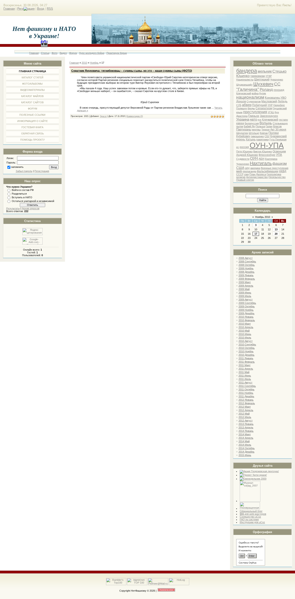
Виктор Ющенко (262, 151)
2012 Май (244, 413)
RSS (50, 8)
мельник (265, 71)
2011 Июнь (245, 375)
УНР (270, 105)
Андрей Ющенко (247, 155)
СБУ (267, 136)
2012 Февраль (247, 403)
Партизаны (243, 129)
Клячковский (243, 93)
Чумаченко (276, 79)
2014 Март (245, 434)
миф (239, 171)
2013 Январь (246, 424)
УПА (279, 155)
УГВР (269, 76)
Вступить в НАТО (22, 197)
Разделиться (19, 193)
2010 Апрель (246, 327)
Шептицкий (261, 79)
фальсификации (267, 171)
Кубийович (243, 136)
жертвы (256, 129)
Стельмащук (280, 123)
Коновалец (272, 97)
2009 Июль (245, 296)
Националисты (245, 79)
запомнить (17, 167)
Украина (242, 119)
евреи (240, 123)
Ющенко (243, 76)
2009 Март (245, 282)
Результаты (13, 208)
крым (239, 112)
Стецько (279, 71)
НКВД (282, 171)
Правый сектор (245, 179)
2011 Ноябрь (246, 392)
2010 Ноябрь (246, 351)
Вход (40, 8)
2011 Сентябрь (247, 386)
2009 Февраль (247, 278)
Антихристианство (257, 177)
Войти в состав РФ (23, 190)
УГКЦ (271, 112)
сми (246, 174)
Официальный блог (251, 511)
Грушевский (280, 108)
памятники (262, 139)
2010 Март (245, 323)
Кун (277, 112)
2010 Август (246, 341)
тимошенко (257, 136)
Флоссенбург (267, 155)
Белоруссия (252, 123)
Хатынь (251, 139)
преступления (255, 112)
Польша (260, 126)
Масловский (269, 101)
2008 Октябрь (247, 265)
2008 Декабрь (246, 271)
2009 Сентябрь (247, 303)
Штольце (254, 133)
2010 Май (244, 330)
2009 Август (246, 299)
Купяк (262, 93)
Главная (9, 8)
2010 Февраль (247, 320)
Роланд (266, 89)
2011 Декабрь (246, 396)
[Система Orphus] (250, 564)
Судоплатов (254, 101)
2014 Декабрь (246, 451)
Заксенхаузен (269, 116)
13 (276, 229)
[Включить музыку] (44, 45)
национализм (250, 97)
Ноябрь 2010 (262, 217)
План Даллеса (257, 174)
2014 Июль (245, 444)
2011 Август (245, 382)
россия (244, 147)
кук (259, 119)
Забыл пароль (24, 171)
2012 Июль (245, 417)
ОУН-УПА (267, 145)
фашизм (279, 164)
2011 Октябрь (246, 389)
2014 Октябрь (247, 448)
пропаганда (249, 171)
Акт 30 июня (278, 129)
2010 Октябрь (247, 348)
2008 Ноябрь (246, 268)
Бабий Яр (249, 126)
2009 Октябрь (247, 306)
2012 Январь (246, 399)
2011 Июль (245, 379)
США (240, 168)
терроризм (257, 76)
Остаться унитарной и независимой (33, 201)
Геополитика (274, 174)
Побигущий (259, 105)
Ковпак (264, 133)
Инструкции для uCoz (252, 522)
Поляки (273, 133)
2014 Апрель (246, 437)
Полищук (241, 108)
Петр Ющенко (244, 151)
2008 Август (246, 258)
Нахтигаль (261, 163)
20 (276, 233)
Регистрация (41, 171)
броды (251, 108)
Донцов (241, 101)
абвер (246, 105)
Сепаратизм (264, 108)
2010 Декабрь (246, 354)
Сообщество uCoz (250, 516)
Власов (277, 126)
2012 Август (246, 420)
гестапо (283, 119)
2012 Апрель (246, 410)
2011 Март (245, 365)
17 (255, 233)
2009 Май (244, 289)
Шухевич (263, 84)
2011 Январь (246, 358)
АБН (261, 158)
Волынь (266, 123)
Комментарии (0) (135, 116)
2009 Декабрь (246, 313)
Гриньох (253, 116)
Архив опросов (30, 208)
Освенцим (279, 151)
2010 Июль (245, 337)
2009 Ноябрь (246, 309)
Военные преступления (274, 168)
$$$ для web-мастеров (253, 514)
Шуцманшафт (244, 84)
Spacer (103, 116)
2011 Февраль (247, 361)
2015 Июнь (245, 455)
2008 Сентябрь (247, 261)
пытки (239, 126)
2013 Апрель (246, 427)
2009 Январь (246, 275)
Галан (269, 126)
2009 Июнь (245, 292)
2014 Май (244, 441)
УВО (283, 97)
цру (247, 168)
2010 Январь (246, 316)
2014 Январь (246, 431)
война (255, 93)
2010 (84, 62)
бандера (246, 71)
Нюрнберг (279, 105)
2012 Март (245, 406)
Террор (265, 129)
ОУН (254, 158)
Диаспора (242, 116)
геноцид (279, 90)
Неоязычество (277, 177)
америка (255, 168)
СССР (239, 174)
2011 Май (244, 372)
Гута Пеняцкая (277, 139)
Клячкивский (270, 119)
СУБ (238, 105)
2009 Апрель (246, 285)
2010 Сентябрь (247, 344)
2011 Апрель (246, 368)
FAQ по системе (249, 519)
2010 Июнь (245, 334)
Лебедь (282, 101)
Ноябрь (94, 62)
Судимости (242, 158)
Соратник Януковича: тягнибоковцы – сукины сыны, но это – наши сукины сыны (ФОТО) (131, 70)
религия (240, 177)
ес (237, 147)
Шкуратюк (242, 133)
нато (253, 119)
